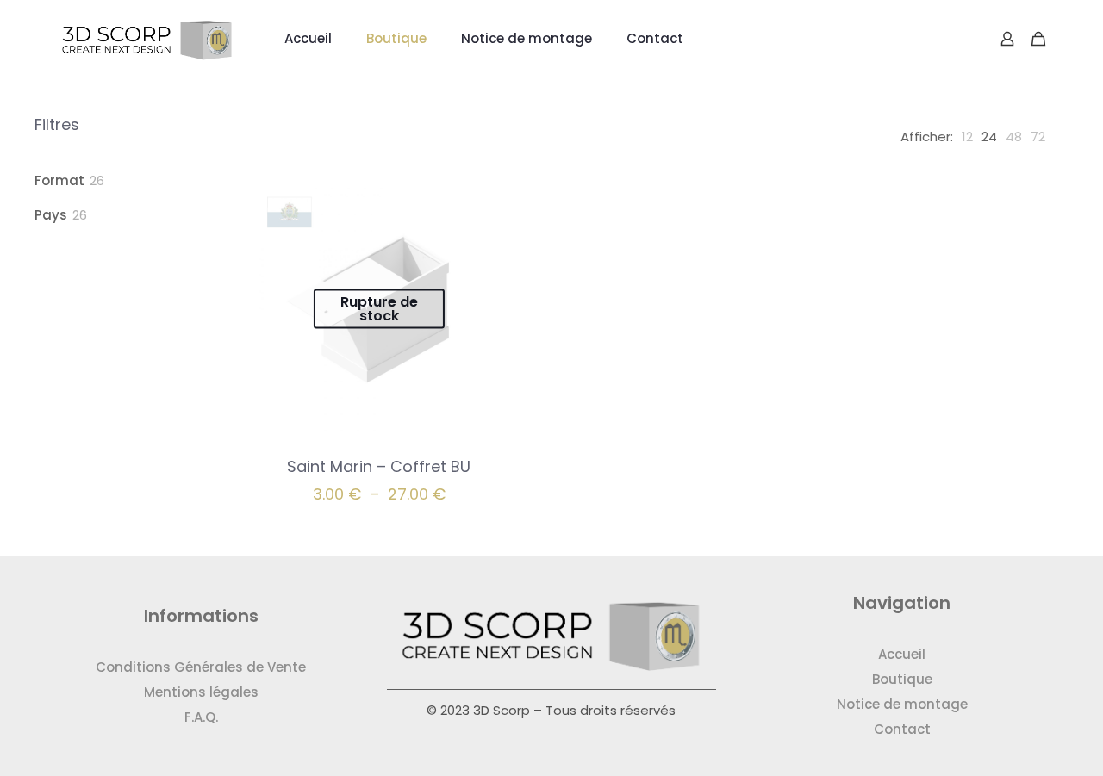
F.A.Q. (201, 717)
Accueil (901, 654)
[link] (967, 137)
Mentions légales (201, 692)
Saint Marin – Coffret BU (378, 466)
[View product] (486, 203)
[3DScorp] (147, 39)
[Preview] (486, 240)
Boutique (902, 679)
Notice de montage (902, 704)
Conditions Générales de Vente (201, 667)
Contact (902, 729)
